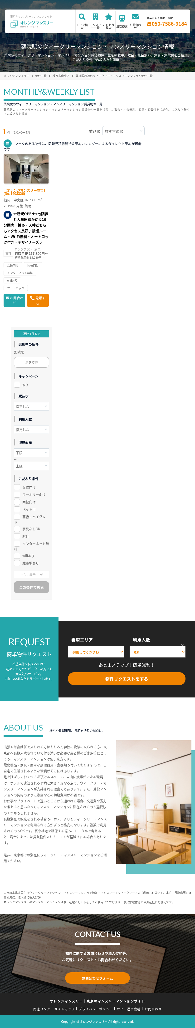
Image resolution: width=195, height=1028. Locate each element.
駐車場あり (30, 563)
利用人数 (141, 640)
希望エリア (82, 640)
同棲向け (29, 501)
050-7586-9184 (169, 23)
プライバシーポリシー (96, 1008)
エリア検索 (82, 26)
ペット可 (29, 509)
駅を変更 (31, 362)
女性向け (29, 487)
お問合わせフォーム (97, 978)
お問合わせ (135, 26)
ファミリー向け (34, 494)
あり (25, 384)
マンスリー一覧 (95, 26)
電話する (40, 300)
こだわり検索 (108, 26)
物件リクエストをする (126, 679)
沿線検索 (122, 26)
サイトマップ (64, 1008)
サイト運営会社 (129, 1008)
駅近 (25, 536)
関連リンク (41, 1008)
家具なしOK (31, 528)
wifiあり (28, 555)
